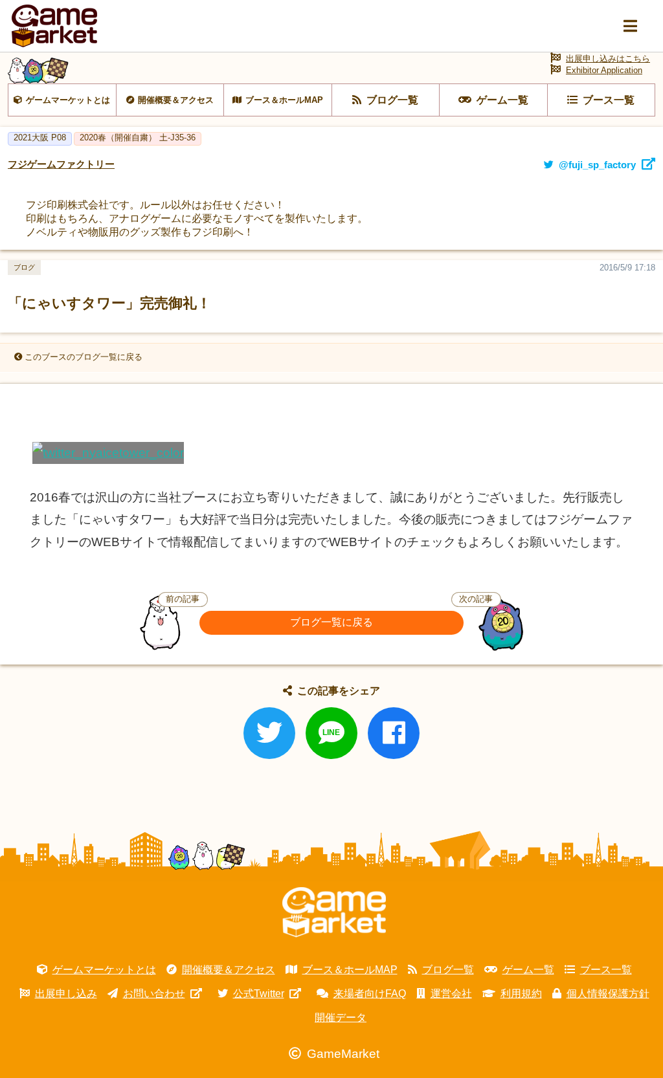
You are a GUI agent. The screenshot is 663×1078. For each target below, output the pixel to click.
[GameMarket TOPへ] (334, 912)
